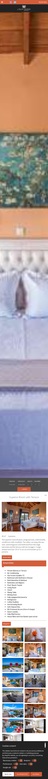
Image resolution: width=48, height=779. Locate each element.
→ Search (24, 489)
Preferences (7, 764)
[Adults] (29, 484)
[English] (10, 2)
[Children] (37, 484)
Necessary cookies (10, 760)
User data (23, 764)
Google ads (7, 767)
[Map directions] (6, 2)
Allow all (36, 774)
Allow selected (22, 774)
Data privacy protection (9, 758)
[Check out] (21, 484)
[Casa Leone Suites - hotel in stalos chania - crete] (24, 8)
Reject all (8, 774)
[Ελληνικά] (15, 2)
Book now (43, 2)
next (45, 495)
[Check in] (12, 484)
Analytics (27, 760)
